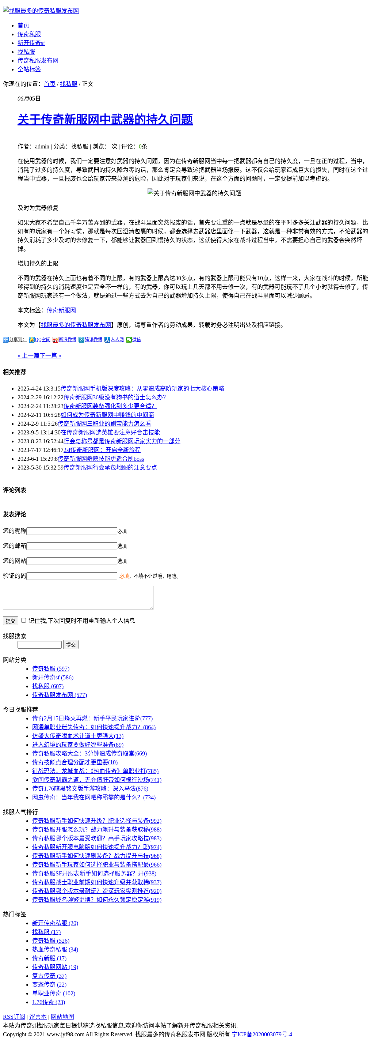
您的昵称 (14, 531)
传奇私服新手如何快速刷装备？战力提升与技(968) (96, 856)
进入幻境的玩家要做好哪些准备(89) (77, 745)
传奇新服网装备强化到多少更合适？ (110, 406)
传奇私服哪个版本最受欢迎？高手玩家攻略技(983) (96, 838)
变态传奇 (49, 984)
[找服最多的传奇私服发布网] (41, 11)
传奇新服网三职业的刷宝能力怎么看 (104, 424)
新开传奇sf (31, 43)
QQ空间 (42, 339)
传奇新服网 (61, 310)
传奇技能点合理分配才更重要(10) (75, 762)
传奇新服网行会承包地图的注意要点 (110, 467)
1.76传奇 (48, 1002)
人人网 (117, 339)
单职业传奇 (53, 993)
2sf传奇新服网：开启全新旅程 (102, 450)
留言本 (38, 1017)
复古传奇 (49, 976)
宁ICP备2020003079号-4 (262, 1034)
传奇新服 (49, 958)
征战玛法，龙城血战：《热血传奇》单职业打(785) (95, 771)
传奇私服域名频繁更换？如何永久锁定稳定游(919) (96, 900)
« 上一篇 (28, 356)
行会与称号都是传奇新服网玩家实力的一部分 (122, 441)
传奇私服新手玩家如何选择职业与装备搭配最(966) (96, 865)
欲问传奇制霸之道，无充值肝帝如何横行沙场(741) (96, 780)
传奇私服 (29, 34)
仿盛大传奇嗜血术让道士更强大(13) (77, 736)
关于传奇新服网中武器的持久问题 (105, 119)
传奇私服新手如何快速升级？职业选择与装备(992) (96, 821)
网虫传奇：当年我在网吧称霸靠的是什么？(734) (94, 797)
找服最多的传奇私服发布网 (76, 325)
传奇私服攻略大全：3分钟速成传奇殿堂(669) (89, 753)
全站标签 (29, 69)
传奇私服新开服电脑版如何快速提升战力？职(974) (96, 847)
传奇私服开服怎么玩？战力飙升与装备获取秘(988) (96, 829)
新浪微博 (67, 339)
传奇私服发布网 (38, 60)
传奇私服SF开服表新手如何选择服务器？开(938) (94, 873)
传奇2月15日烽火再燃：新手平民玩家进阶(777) (92, 718)
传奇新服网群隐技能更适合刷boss (101, 459)
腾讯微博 (93, 339)
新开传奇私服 (55, 923)
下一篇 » (50, 356)
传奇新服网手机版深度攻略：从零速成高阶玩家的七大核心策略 (142, 388)
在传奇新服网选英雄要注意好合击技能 (110, 432)
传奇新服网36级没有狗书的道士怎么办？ (116, 397)
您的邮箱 (14, 546)
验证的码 (14, 576)
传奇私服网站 (55, 967)
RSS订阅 (14, 1017)
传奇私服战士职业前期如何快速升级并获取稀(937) (96, 882)
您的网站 (14, 561)
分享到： (18, 339)
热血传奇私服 (55, 949)
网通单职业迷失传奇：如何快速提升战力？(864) (94, 727)
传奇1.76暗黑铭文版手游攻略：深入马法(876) (90, 788)
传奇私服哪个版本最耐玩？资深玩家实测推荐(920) (96, 891)
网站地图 (62, 1017)
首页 (23, 25)
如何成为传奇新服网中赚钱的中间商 (107, 415)
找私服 (26, 52)
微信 (136, 339)
